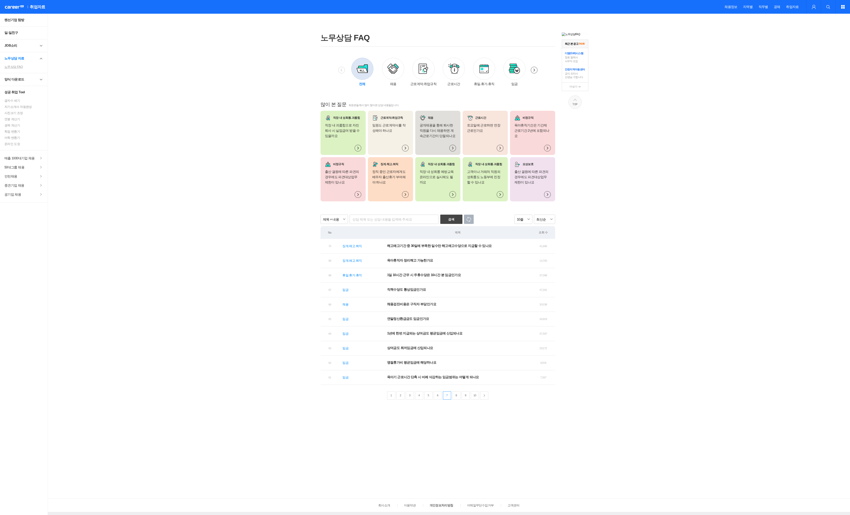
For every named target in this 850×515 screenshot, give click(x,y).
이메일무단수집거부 (480, 505)
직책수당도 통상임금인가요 (406, 289)
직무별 (763, 7)
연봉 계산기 (12, 119)
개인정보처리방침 (441, 505)
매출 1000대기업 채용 (19, 158)
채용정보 (730, 7)
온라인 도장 (12, 144)
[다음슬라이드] (534, 70)
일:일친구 (11, 32)
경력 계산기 (12, 125)
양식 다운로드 (14, 79)
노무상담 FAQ (13, 67)
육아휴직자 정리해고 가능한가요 (410, 260)
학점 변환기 (12, 131)
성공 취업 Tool (14, 92)
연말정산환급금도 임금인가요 (408, 318)
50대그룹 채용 (14, 167)
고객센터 (513, 505)
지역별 (748, 7)
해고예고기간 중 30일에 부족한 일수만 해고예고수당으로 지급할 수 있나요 (439, 246)
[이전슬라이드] (341, 70)
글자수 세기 (12, 100)
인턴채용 (10, 176)
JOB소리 (10, 45)
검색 (451, 219)
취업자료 (792, 7)
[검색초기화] (469, 219)
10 (474, 395)
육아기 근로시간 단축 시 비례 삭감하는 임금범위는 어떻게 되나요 (433, 377)
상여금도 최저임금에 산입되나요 (410, 348)
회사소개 (384, 505)
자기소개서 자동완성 (18, 107)
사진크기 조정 (13, 113)
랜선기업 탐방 (14, 20)
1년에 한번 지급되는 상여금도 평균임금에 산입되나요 (424, 333)
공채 (777, 7)
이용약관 (410, 505)
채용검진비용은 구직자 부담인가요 (411, 304)
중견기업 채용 (14, 185)
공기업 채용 (12, 194)
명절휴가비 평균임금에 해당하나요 (411, 362)
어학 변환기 (12, 137)
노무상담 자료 (14, 58)
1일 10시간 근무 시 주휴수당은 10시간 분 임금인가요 (424, 275)
